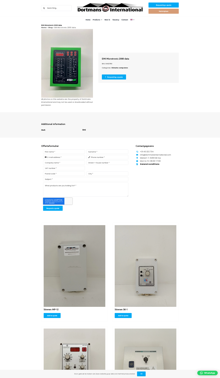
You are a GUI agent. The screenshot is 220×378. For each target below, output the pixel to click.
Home (44, 27)
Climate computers (119, 68)
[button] (207, 373)
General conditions (149, 164)
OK (141, 374)
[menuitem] (132, 20)
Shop (50, 27)
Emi (84, 130)
